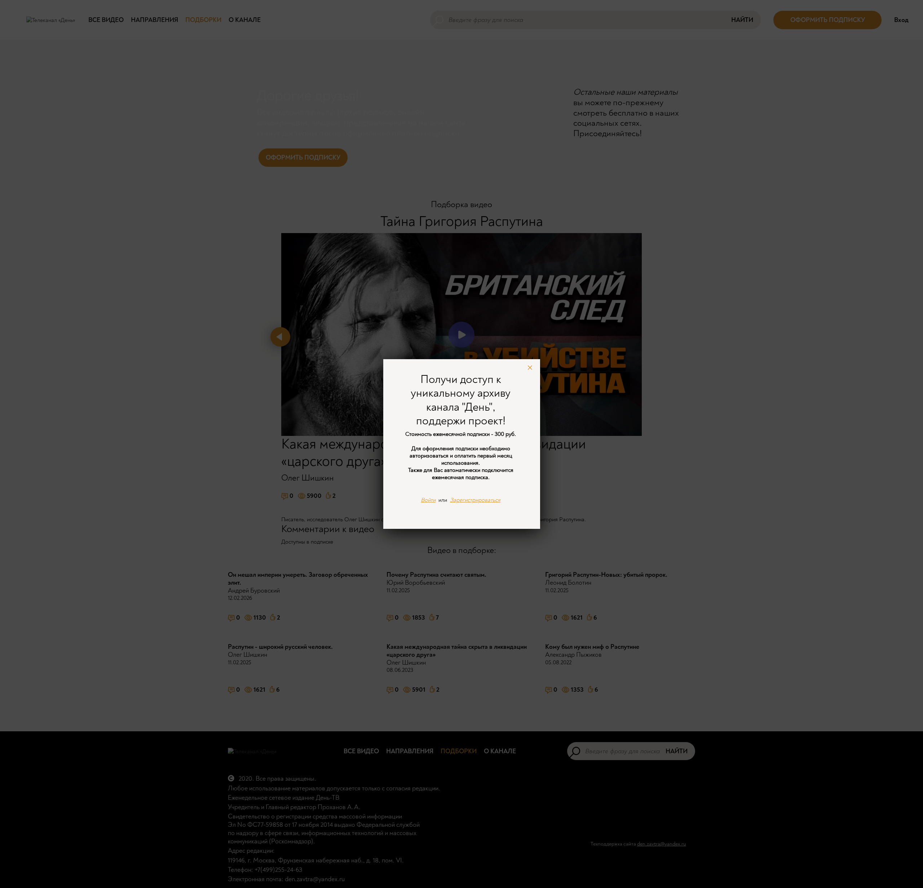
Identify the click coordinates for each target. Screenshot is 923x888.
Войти (428, 500)
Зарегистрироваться (475, 500)
